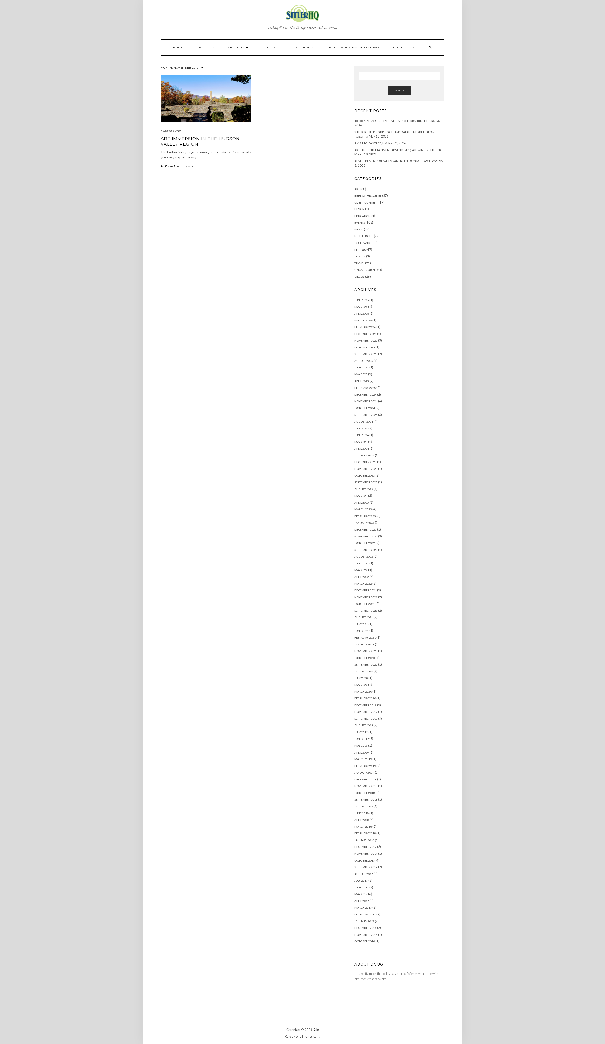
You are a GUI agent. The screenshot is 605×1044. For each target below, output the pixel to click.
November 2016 (365, 934)
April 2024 (361, 448)
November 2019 (365, 712)
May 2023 (360, 496)
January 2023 (364, 522)
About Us (206, 47)
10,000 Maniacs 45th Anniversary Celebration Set (391, 121)
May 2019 (360, 745)
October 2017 (364, 860)
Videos (359, 276)
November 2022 (365, 536)
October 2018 (364, 793)
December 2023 (365, 462)
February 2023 (365, 516)
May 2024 (360, 442)
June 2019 (361, 739)
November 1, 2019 (171, 130)
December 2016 (365, 928)
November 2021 (365, 597)
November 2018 (365, 786)
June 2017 (361, 887)
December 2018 (365, 779)
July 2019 (361, 732)
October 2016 (364, 941)
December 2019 (365, 705)
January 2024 (364, 455)
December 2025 (365, 334)
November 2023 (365, 469)
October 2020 (364, 658)
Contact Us (404, 47)
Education (362, 216)
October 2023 (364, 475)
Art (162, 166)
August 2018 (363, 806)
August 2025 (363, 361)
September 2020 (365, 664)
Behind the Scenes (367, 195)
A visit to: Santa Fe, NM (370, 143)
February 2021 (365, 637)
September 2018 (365, 799)
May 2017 (360, 894)
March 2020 (363, 691)
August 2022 (363, 556)
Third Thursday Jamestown (353, 47)
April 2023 (361, 502)
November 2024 (365, 401)
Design (359, 209)
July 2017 (361, 880)
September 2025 (365, 354)
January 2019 (364, 772)
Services (237, 47)
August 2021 (363, 617)
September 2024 (365, 414)
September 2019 (365, 718)
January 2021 (364, 644)
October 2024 (364, 408)
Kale (316, 1029)
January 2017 (364, 921)
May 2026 (360, 306)
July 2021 (361, 624)
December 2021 (365, 590)
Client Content (366, 202)
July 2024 (361, 428)
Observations (364, 243)
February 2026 (365, 327)
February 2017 (365, 914)
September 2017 (365, 867)
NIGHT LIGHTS (301, 47)
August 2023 (363, 489)
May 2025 (360, 374)
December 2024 (365, 394)
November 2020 (365, 651)
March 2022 (363, 583)
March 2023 (363, 509)
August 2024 (363, 421)
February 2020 (365, 698)
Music (358, 229)
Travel (177, 166)
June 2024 (361, 435)
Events (359, 222)
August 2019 (363, 725)
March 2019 (363, 759)
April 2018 (361, 820)
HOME (178, 47)
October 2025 (364, 347)
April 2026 (361, 313)
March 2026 (363, 320)
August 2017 (363, 874)
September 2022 (365, 550)
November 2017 (365, 853)
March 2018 (363, 826)
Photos (169, 166)
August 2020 (363, 671)
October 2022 (364, 543)
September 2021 (365, 610)
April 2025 (361, 381)
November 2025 (365, 340)
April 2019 (361, 752)
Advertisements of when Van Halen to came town (392, 161)
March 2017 (363, 907)
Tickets (359, 256)
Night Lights (363, 236)
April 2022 (361, 577)
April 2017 (361, 901)
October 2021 (364, 604)
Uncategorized (366, 270)
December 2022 (365, 529)
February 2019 (365, 766)
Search (399, 90)
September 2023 (365, 482)
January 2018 (364, 840)
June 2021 (361, 630)
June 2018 (361, 813)
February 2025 (365, 388)
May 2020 (360, 685)
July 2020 (361, 678)
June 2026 (361, 300)
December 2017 (365, 847)
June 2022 (361, 563)
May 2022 (360, 570)
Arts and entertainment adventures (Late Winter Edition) (397, 150)
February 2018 (365, 833)
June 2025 (361, 367)
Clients (269, 47)
